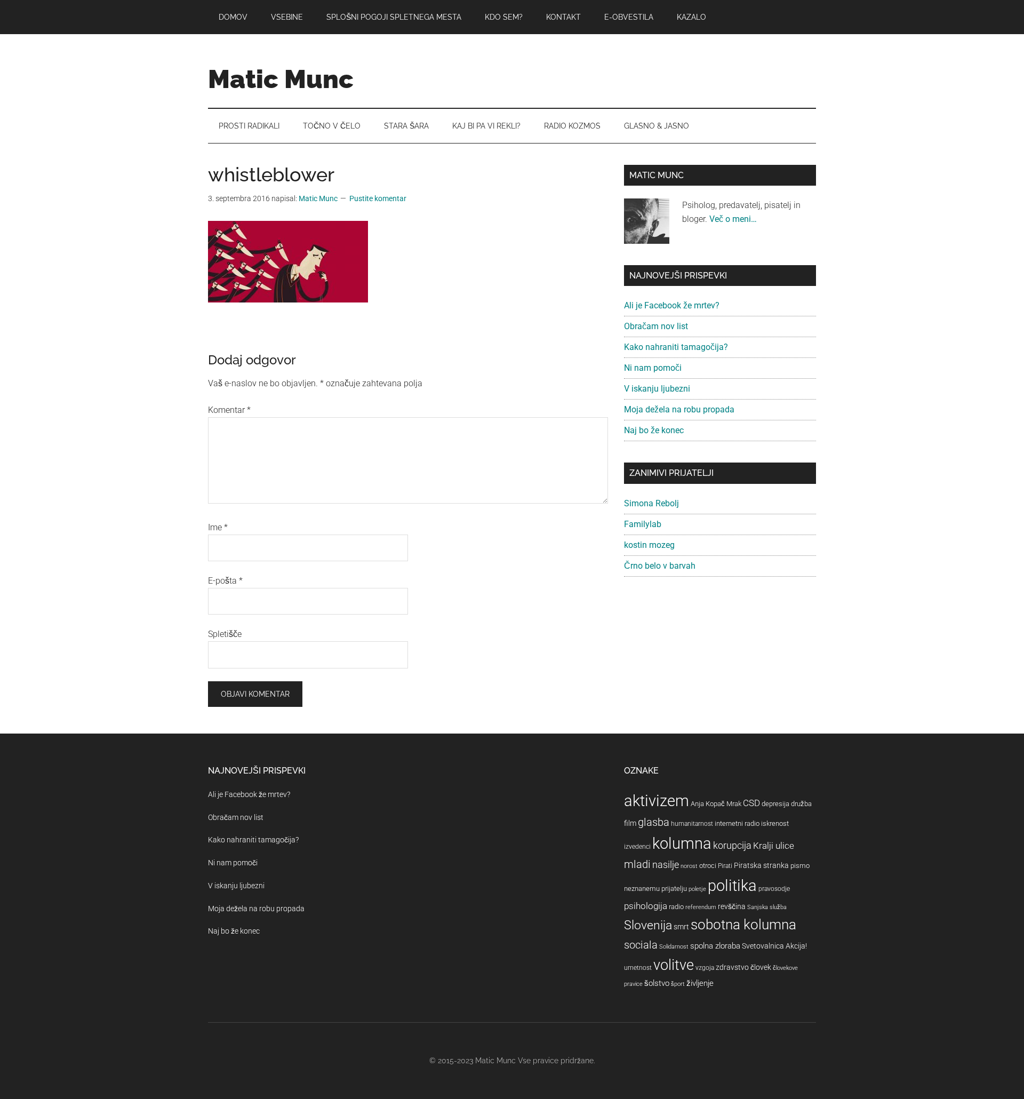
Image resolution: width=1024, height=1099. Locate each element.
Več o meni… (733, 219)
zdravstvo (732, 967)
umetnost (638, 967)
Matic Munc (281, 79)
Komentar (229, 410)
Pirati (725, 866)
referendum (700, 907)
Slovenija (648, 925)
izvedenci (637, 846)
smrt (681, 926)
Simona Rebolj (651, 503)
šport (678, 984)
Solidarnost (674, 946)
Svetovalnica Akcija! (774, 946)
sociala (641, 944)
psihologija (645, 906)
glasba (653, 822)
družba (801, 804)
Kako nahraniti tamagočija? (676, 347)
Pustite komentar (377, 198)
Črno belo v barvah (659, 566)
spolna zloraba (715, 946)
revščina (732, 906)
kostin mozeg (649, 545)
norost (689, 866)
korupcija (732, 845)
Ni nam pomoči (653, 368)
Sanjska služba (767, 907)
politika (732, 886)
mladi (637, 864)
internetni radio (737, 823)
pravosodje (774, 889)
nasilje (665, 864)
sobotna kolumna (743, 925)
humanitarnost (692, 823)
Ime (218, 527)
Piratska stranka (761, 865)
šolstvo (656, 983)
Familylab (642, 524)
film (630, 823)
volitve (673, 965)
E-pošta (225, 581)
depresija (775, 804)
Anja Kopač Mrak (716, 804)
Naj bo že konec (654, 430)
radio (676, 907)
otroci (707, 866)
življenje (700, 983)
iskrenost (775, 823)
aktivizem (656, 801)
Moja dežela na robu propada (679, 409)
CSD (751, 803)
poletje (697, 889)
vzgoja (704, 967)
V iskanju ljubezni (657, 389)
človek (760, 967)
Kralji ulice (773, 845)
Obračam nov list (656, 326)
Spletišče (225, 634)
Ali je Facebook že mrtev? (671, 305)
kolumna (681, 843)
